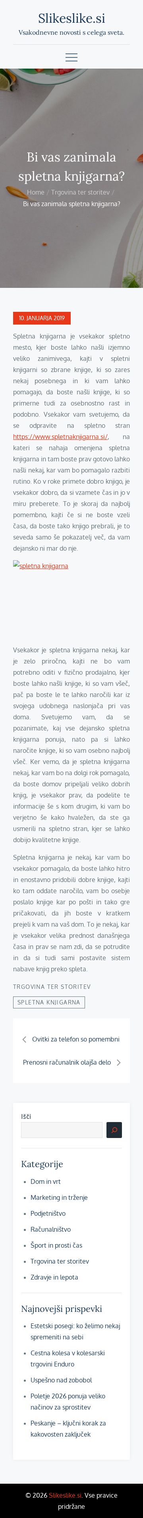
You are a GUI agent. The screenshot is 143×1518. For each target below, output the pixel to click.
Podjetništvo (48, 1213)
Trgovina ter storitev (52, 986)
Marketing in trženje (59, 1197)
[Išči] (114, 1130)
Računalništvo (51, 1229)
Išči (26, 1116)
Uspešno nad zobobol (61, 1380)
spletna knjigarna (49, 1002)
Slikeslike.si (71, 18)
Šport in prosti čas (56, 1245)
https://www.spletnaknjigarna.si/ (60, 437)
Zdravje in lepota (54, 1277)
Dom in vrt (46, 1181)
